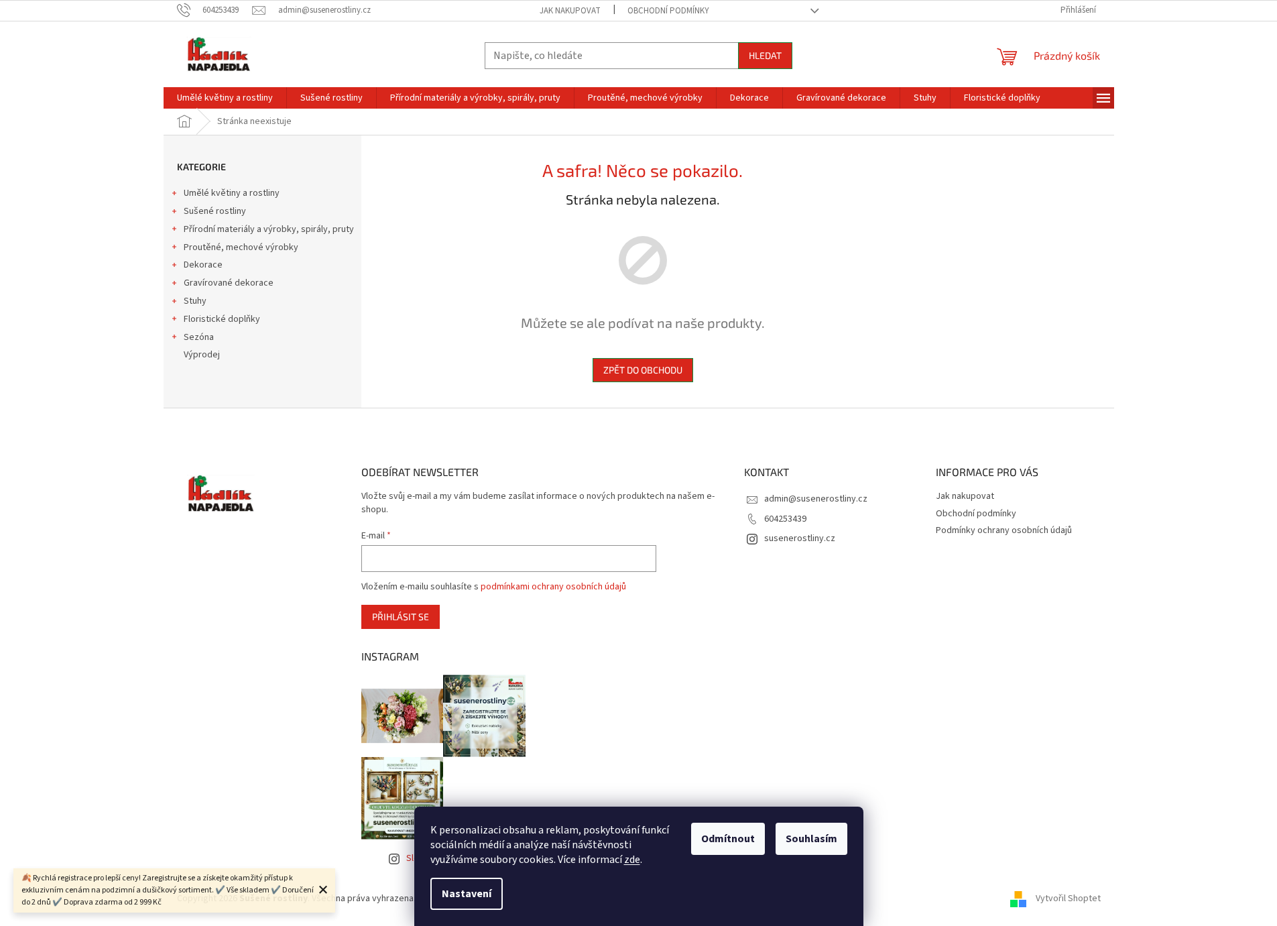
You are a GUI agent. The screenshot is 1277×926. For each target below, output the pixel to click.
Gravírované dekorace (228, 283)
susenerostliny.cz (799, 538)
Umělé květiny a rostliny (232, 193)
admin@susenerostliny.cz (815, 499)
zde (632, 859)
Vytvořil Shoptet (1068, 898)
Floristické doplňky (222, 319)
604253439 (785, 519)
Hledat (765, 55)
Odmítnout (728, 838)
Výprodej (202, 354)
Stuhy (195, 301)
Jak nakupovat (570, 11)
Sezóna (199, 337)
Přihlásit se (400, 616)
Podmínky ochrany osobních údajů (1004, 530)
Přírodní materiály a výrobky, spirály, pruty (269, 229)
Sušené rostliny (215, 211)
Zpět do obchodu (642, 369)
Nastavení (466, 893)
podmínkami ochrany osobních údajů (553, 586)
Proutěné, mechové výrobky (241, 247)
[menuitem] (225, 98)
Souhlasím (811, 838)
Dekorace (203, 265)
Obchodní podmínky (668, 11)
